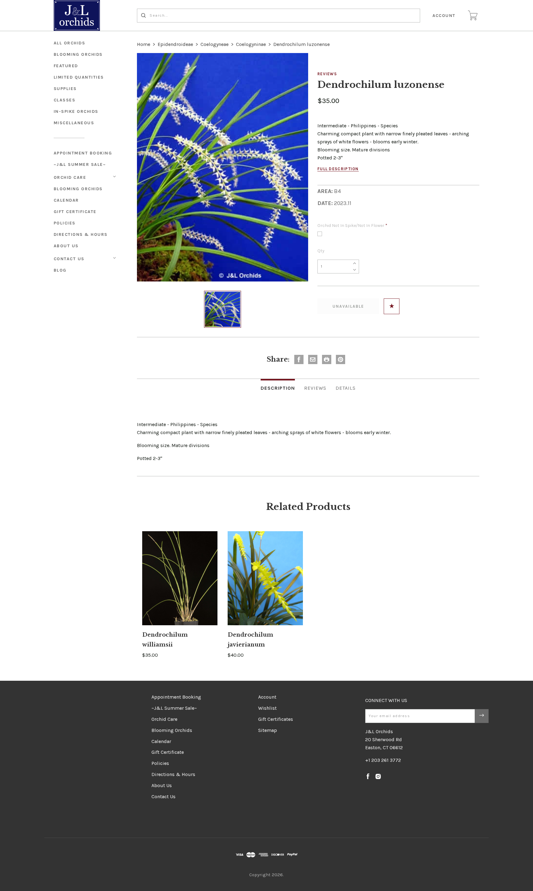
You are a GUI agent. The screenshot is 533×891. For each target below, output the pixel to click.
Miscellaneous (74, 122)
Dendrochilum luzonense (301, 44)
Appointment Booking (83, 153)
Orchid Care (70, 177)
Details (346, 388)
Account (444, 15)
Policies (65, 223)
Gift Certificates (275, 719)
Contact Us (69, 258)
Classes (65, 100)
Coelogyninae (251, 44)
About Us (66, 245)
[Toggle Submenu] (114, 176)
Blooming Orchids (78, 188)
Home (143, 44)
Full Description (338, 168)
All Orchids (69, 43)
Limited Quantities (79, 77)
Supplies (65, 88)
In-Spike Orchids (76, 111)
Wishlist (267, 708)
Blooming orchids (78, 54)
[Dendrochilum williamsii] (179, 578)
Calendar (66, 200)
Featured (66, 65)
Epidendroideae (175, 44)
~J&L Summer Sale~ (80, 164)
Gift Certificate (75, 211)
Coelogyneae (214, 44)
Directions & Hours (81, 234)
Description (278, 388)
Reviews (327, 74)
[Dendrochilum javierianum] (265, 578)
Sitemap (267, 730)
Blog (60, 270)
